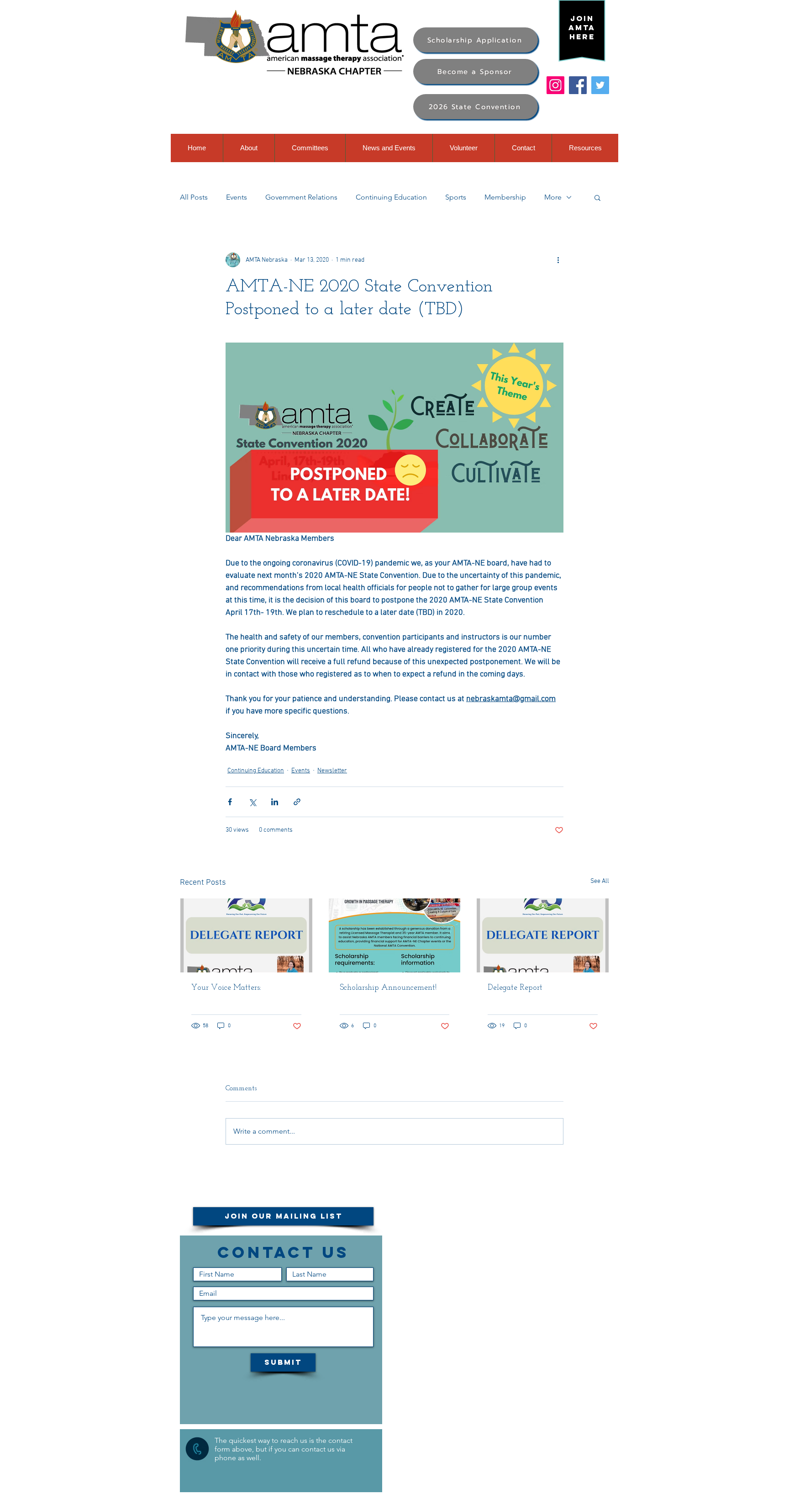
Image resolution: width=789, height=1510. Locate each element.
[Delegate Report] (543, 935)
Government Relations (301, 197)
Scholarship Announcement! (388, 988)
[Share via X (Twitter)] (252, 801)
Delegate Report (515, 988)
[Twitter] (600, 85)
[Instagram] (555, 85)
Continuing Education (391, 197)
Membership (505, 197)
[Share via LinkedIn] (274, 801)
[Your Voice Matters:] (246, 935)
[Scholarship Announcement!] (395, 935)
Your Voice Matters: (226, 988)
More (553, 197)
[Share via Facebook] (230, 801)
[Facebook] (578, 85)
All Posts (194, 197)
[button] (597, 197)
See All (599, 881)
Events (236, 197)
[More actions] (557, 259)
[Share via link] (297, 801)
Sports (455, 197)
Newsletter (332, 771)
